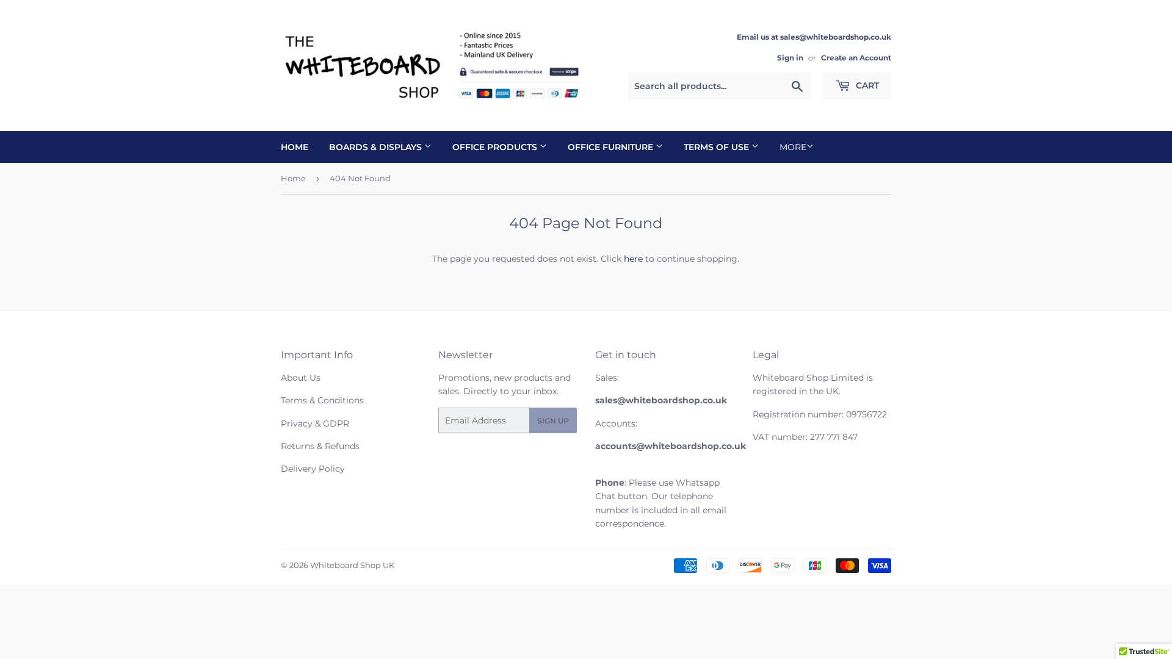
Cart (866, 85)
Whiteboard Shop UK (352, 565)
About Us (300, 377)
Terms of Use (717, 147)
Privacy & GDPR (315, 423)
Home (294, 147)
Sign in (790, 57)
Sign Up (553, 420)
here (633, 258)
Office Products (496, 147)
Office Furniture (612, 147)
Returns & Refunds (320, 446)
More (793, 147)
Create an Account (856, 57)
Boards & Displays (376, 147)
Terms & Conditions (322, 400)
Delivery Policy (313, 468)
